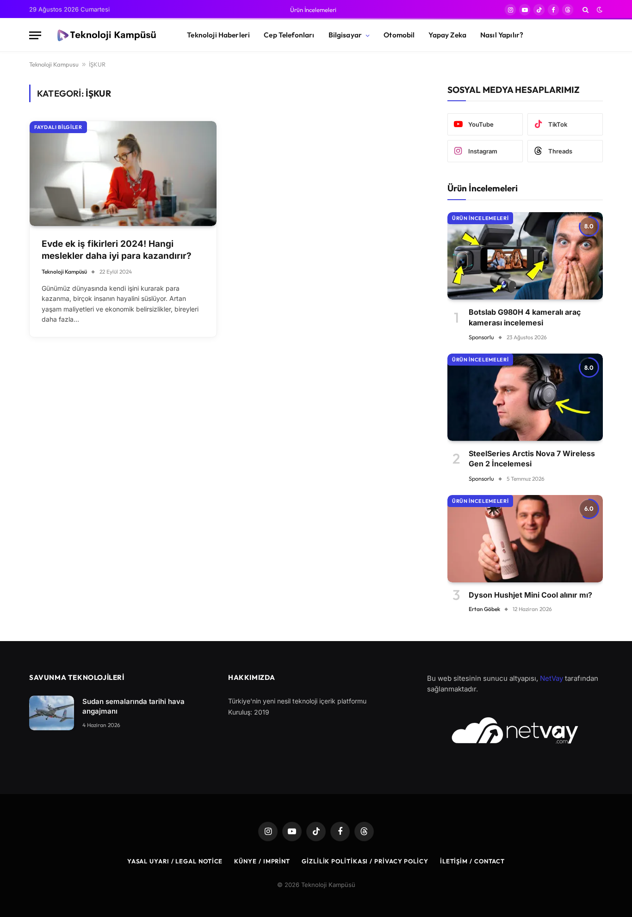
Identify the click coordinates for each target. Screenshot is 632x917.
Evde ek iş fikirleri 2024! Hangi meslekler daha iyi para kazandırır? (117, 250)
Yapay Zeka (447, 35)
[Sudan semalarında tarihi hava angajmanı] (51, 713)
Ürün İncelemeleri (313, 9)
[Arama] (585, 9)
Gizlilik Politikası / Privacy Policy (365, 861)
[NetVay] (515, 730)
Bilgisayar (345, 35)
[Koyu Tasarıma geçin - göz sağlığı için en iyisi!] (599, 9)
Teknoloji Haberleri (218, 35)
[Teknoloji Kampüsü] (106, 35)
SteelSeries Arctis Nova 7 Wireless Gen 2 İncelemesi (532, 458)
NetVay (551, 678)
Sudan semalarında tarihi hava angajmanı (133, 706)
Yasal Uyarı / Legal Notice (175, 861)
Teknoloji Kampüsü (64, 271)
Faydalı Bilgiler (58, 127)
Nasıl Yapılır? (501, 35)
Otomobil (399, 35)
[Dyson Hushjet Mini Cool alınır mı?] (525, 538)
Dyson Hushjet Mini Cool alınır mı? (530, 594)
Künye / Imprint (262, 861)
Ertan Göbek (484, 608)
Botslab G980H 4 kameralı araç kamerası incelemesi (525, 317)
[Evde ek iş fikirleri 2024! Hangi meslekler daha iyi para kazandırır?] (123, 173)
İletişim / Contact (472, 861)
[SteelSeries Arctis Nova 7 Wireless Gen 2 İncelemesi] (525, 397)
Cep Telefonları (289, 35)
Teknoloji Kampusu (54, 64)
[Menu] (35, 35)
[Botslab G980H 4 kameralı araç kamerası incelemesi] (525, 256)
